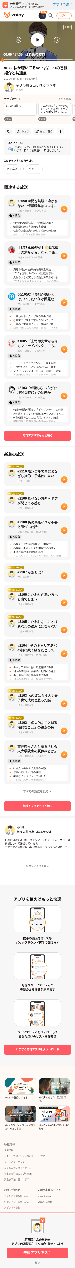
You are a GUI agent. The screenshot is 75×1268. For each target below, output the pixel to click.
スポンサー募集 (12, 1207)
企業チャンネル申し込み (16, 1202)
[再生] (64, 209)
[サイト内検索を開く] (51, 16)
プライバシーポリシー (15, 1162)
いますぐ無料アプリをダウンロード (37, 1049)
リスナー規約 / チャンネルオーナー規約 (24, 1156)
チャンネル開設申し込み (16, 1196)
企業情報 (8, 1150)
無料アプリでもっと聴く (37, 435)
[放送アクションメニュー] (60, 131)
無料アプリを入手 (37, 1253)
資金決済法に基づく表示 (16, 1179)
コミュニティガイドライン (17, 1168)
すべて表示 (65, 98)
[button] (37, 40)
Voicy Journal (44, 1196)
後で (37, 1262)
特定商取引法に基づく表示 (18, 1173)
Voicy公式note (45, 1202)
